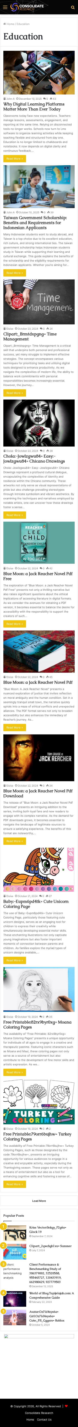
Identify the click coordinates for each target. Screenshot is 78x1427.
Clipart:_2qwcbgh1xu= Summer (50, 1246)
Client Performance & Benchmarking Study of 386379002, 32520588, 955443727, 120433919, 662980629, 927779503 (45, 1273)
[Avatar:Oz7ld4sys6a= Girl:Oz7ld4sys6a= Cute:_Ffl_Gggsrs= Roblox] (14, 1317)
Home (10, 24)
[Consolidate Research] (27, 7)
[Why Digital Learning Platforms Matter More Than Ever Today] (38, 72)
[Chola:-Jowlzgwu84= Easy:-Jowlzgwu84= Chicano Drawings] (38, 423)
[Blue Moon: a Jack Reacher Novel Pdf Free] (38, 543)
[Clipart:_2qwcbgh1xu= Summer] (14, 1251)
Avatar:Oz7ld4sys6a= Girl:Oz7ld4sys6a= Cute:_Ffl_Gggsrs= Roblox (46, 1316)
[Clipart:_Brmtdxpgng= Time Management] (38, 301)
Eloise (9, 328)
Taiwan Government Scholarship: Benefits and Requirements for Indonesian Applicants (35, 222)
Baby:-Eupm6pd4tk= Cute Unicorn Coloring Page (36, 904)
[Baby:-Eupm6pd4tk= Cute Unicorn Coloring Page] (38, 870)
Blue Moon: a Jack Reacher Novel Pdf (38, 682)
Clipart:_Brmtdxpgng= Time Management (30, 336)
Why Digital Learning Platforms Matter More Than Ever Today (33, 106)
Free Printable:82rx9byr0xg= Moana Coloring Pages (37, 1024)
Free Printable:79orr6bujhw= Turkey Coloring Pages (37, 1136)
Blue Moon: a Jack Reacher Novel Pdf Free (38, 576)
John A (10, 98)
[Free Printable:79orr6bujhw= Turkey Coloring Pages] (38, 1101)
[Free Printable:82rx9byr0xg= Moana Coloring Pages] (38, 990)
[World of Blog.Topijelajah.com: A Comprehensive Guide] (14, 1299)
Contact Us (44, 1419)
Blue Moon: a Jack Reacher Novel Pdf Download (38, 793)
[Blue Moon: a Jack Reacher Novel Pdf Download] (38, 757)
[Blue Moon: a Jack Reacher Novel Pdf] (38, 651)
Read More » (14, 158)
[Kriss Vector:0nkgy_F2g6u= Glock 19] (14, 1233)
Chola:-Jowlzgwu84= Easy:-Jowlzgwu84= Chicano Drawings (34, 458)
